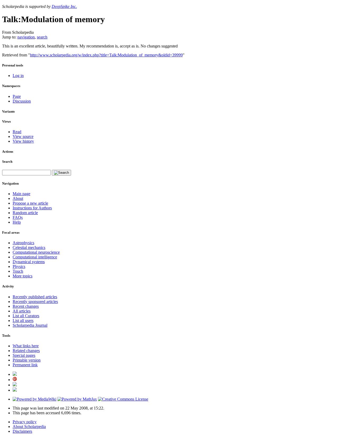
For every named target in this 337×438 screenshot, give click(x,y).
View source (23, 136)
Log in (18, 75)
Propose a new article (30, 203)
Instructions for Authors (32, 208)
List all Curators (26, 316)
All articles (22, 311)
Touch (18, 271)
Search (7, 161)
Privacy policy (25, 422)
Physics (19, 266)
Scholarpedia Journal (30, 325)
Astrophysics (23, 242)
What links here (26, 346)
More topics (22, 276)
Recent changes (26, 306)
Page (17, 96)
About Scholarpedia (29, 426)
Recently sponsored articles (35, 301)
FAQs (18, 217)
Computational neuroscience (36, 252)
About (18, 198)
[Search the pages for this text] (61, 173)
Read (17, 131)
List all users (23, 320)
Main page (21, 193)
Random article (25, 212)
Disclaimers (22, 431)
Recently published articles (35, 297)
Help (17, 222)
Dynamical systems (29, 261)
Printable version (27, 360)
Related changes (26, 350)
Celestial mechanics (29, 247)
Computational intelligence (35, 257)
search (42, 37)
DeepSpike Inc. (64, 6)
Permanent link (25, 365)
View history (23, 141)
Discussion (22, 101)
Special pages (24, 355)
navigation (26, 37)
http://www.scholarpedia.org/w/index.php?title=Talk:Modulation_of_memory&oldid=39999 (106, 55)
